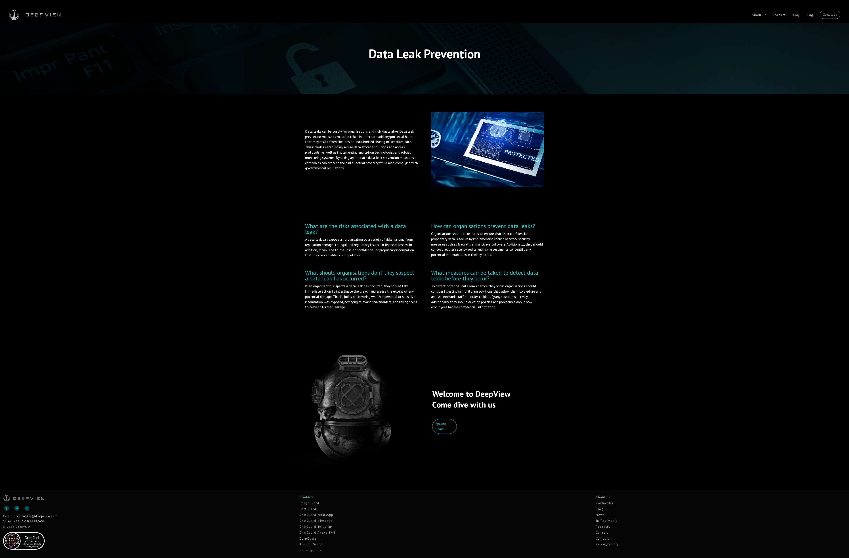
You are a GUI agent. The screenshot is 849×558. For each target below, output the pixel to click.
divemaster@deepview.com (35, 516)
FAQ (796, 15)
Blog (809, 15)
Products (780, 15)
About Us (759, 15)
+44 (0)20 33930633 (29, 521)
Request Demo (441, 426)
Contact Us (830, 15)
